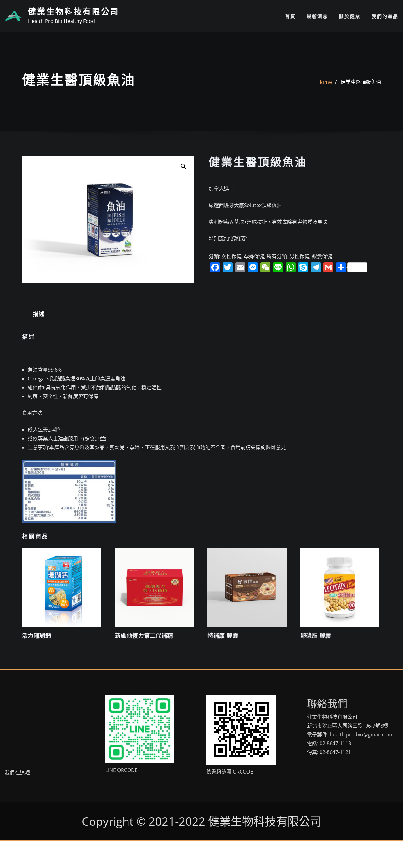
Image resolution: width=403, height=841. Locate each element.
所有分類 (277, 256)
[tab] (38, 316)
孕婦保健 (254, 256)
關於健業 (349, 16)
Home (324, 81)
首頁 (290, 16)
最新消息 (317, 16)
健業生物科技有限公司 (73, 11)
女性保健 (231, 256)
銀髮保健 (322, 256)
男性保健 (299, 256)
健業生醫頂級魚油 (361, 81)
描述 (38, 314)
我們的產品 (385, 16)
